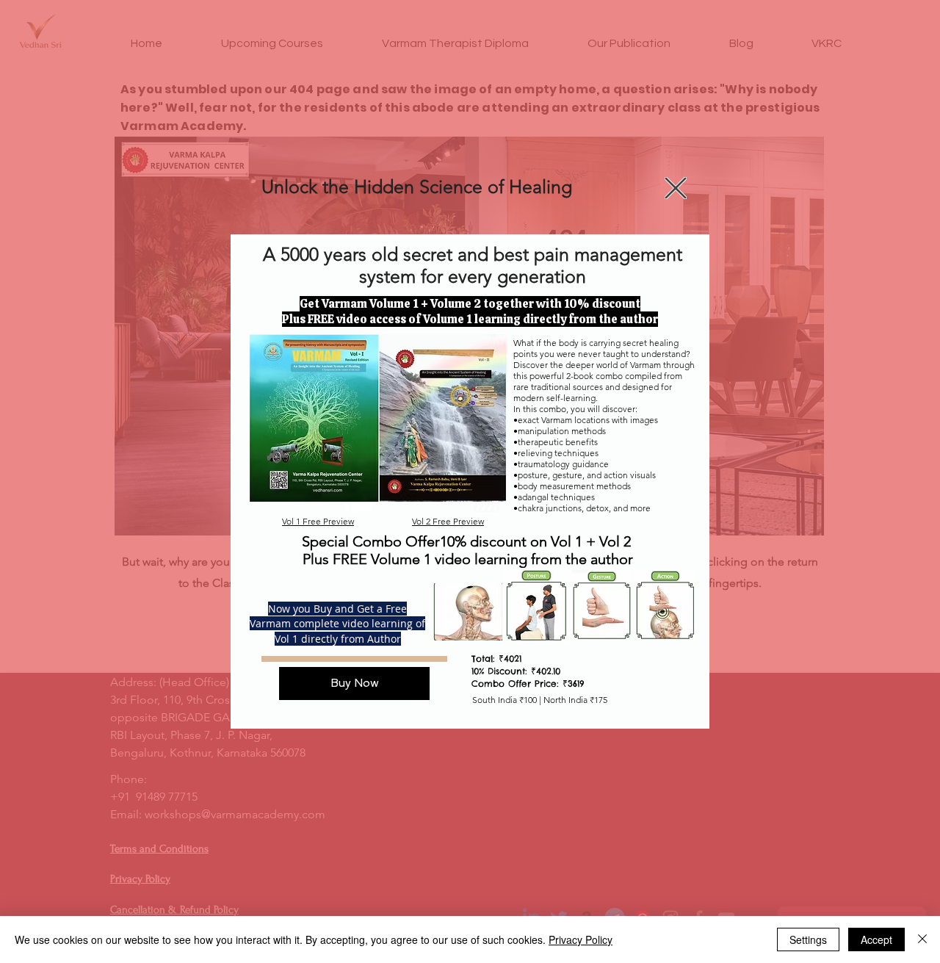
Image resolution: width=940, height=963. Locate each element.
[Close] (922, 939)
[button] (676, 188)
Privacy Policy (580, 939)
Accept (876, 939)
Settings (808, 939)
